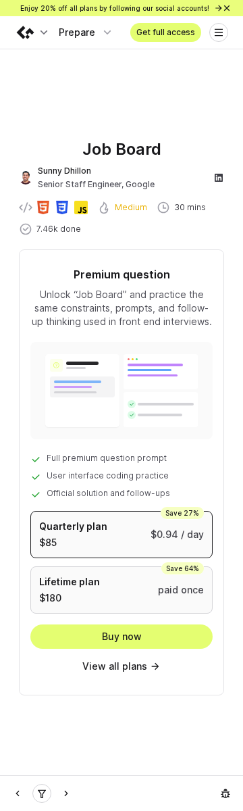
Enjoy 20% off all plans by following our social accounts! (115, 8)
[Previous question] (17, 793)
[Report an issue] (225, 793)
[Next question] (66, 793)
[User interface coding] (41, 793)
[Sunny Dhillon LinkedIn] (218, 177)
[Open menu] (218, 32)
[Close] (226, 8)
